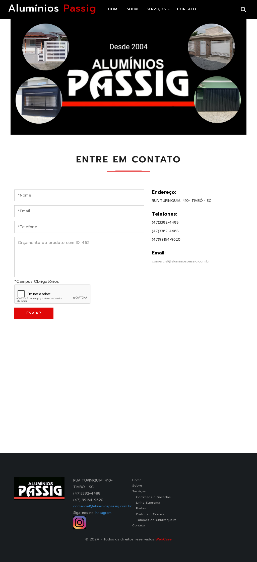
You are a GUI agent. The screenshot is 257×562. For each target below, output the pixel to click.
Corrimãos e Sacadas (151, 497)
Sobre (137, 485)
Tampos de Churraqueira (154, 519)
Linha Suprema (146, 502)
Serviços (139, 491)
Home (137, 480)
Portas (139, 508)
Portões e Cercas (148, 514)
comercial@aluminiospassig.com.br (181, 261)
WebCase (163, 539)
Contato (138, 525)
